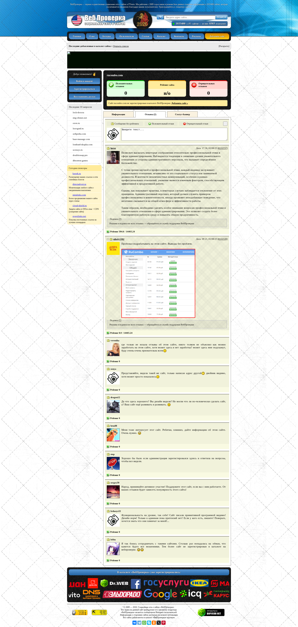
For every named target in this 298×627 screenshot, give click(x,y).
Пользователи (127, 36)
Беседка (107, 36)
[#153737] (222, 148)
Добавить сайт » (179, 103)
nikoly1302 (118, 239)
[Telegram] (139, 623)
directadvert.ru (79, 184)
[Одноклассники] (154, 623)
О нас (92, 36)
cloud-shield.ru (80, 205)
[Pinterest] (163, 623)
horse (113, 148)
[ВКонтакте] (134, 623)
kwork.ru (77, 173)
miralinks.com (79, 195)
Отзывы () (150, 114)
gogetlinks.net (79, 216)
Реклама (196, 36)
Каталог (161, 36)
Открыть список (121, 46)
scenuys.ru (78, 150)
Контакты (179, 36)
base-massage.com (81, 139)
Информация (118, 114)
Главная (77, 36)
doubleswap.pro (80, 155)
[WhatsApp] (144, 623)
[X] (159, 623)
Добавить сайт (217, 36)
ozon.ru (76, 123)
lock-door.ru (78, 112)
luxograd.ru (78, 128)
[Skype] (149, 623)
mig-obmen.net (80, 118)
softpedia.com (79, 134)
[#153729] (222, 239)
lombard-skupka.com (82, 144)
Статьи (145, 36)
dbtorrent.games (80, 160)
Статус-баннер (182, 114)
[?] (120, 219)
